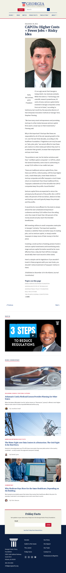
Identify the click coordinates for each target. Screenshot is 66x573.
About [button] (54, 15)
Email (16, 521)
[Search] (48, 9)
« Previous (9, 305)
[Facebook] (25, 557)
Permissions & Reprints (51, 556)
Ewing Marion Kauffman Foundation (37, 283)
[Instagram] (32, 557)
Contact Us (47, 552)
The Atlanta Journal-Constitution (36, 294)
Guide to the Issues (30, 544)
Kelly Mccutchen (31, 291)
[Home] (33, 4)
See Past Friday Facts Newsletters (33, 530)
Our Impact (47, 544)
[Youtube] (35, 557)
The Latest (27, 548)
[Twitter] (29, 557)
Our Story (47, 540)
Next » (57, 305)
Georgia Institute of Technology (36, 286)
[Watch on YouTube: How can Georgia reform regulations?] (33, 335)
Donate (26, 540)
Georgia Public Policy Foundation (36, 289)
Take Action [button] (44, 15)
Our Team (47, 548)
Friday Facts (28, 552)
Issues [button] (11, 15)
